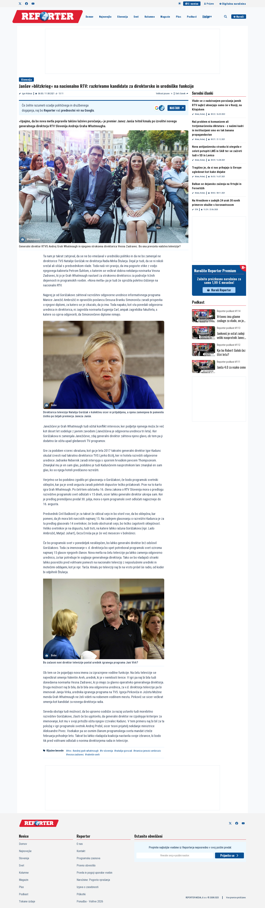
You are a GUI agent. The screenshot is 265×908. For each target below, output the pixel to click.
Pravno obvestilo (86, 865)
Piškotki (81, 894)
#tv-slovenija (106, 750)
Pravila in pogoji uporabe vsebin (94, 872)
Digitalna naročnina (234, 3)
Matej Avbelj (200, 114)
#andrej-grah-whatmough (86, 750)
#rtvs (68, 750)
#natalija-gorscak (123, 750)
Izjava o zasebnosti (87, 887)
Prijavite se (227, 855)
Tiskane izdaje (206, 16)
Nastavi (175, 108)
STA (196, 209)
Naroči (240, 16)
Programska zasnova (88, 858)
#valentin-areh (92, 754)
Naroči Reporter (221, 290)
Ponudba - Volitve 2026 (90, 901)
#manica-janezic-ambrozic (147, 750)
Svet (136, 16)
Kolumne (150, 16)
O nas (80, 844)
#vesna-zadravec (75, 754)
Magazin (165, 16)
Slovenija (122, 16)
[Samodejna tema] (179, 3)
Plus (178, 16)
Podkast (192, 16)
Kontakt (81, 851)
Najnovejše (105, 16)
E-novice (193, 3)
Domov (89, 16)
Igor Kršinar (27, 93)
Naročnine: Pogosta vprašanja (93, 880)
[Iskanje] (225, 16)
